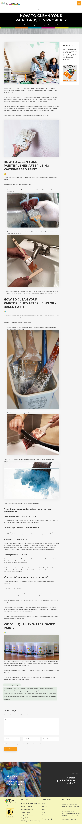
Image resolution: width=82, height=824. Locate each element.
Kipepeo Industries (14, 820)
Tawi (44, 696)
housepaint (50, 688)
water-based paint (34, 315)
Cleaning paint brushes (32, 688)
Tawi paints (49, 696)
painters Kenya (34, 693)
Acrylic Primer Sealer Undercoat (30, 803)
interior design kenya (19, 691)
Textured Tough (25, 812)
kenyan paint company (31, 691)
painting (41, 693)
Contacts (44, 815)
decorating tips (42, 688)
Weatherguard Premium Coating (30, 821)
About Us (44, 806)
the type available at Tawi (29, 177)
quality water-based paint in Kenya (34, 696)
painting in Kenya (47, 693)
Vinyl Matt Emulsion (27, 815)
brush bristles (12, 688)
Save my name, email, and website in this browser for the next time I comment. (27, 744)
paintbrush (49, 691)
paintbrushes (7, 693)
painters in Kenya (15, 693)
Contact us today (24, 679)
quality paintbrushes (19, 696)
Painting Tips (17, 685)
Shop (43, 809)
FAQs (43, 812)
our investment (46, 88)
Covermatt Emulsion (27, 806)
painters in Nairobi (25, 693)
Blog (12, 685)
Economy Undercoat (27, 809)
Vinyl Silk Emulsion (26, 818)
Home (43, 803)
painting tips (11, 696)
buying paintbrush (21, 688)
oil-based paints (42, 691)
